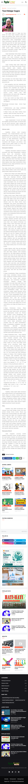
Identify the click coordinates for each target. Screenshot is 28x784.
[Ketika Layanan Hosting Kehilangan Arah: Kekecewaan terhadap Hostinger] (5, 727)
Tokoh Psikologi (14, 690)
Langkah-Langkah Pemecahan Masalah (19, 508)
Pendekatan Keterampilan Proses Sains (7, 509)
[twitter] (12, 772)
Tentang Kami (13, 779)
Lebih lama (24, 531)
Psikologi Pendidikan (11, 8)
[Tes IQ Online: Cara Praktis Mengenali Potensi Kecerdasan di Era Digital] (5, 712)
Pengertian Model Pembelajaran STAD (6, 478)
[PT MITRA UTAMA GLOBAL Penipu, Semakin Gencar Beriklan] (6, 613)
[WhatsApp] (17, 458)
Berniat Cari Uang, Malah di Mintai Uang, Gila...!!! (18, 619)
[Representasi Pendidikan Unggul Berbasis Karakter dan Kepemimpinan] (5, 720)
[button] (2, 2)
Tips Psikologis (14, 688)
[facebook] (9, 772)
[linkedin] (19, 772)
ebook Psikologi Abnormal (8, 702)
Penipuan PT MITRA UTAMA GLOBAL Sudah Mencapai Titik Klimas (19, 627)
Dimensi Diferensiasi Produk (19, 668)
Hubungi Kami (20, 779)
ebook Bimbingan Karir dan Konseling (10, 697)
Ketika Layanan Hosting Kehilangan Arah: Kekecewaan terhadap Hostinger (18, 727)
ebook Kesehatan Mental (7, 700)
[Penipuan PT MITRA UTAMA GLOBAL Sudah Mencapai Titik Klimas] (6, 628)
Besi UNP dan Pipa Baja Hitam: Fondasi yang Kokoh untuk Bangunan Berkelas (7, 651)
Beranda (4, 8)
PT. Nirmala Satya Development (17, 781)
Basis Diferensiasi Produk (6, 668)
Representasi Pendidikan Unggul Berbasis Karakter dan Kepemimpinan (18, 719)
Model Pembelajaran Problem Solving (7, 493)
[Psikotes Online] (13, 566)
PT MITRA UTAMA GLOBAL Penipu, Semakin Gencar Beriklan (18, 612)
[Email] (20, 458)
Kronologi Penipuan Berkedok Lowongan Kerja (17, 737)
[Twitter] (14, 458)
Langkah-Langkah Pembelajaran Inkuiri (19, 478)
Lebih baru (4, 531)
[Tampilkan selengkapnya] (23, 458)
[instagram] (15, 772)
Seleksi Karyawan (14, 685)
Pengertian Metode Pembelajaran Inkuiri (19, 493)
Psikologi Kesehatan (14, 680)
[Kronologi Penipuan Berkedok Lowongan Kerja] (5, 739)
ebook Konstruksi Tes (20, 700)
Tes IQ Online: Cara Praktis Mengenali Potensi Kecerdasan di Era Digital (18, 711)
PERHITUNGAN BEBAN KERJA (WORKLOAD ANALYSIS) (20, 651)
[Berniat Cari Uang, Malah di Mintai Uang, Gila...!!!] (6, 621)
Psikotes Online (14, 683)
